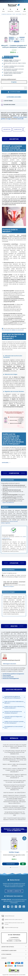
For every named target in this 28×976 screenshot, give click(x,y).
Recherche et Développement (11, 678)
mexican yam (23, 117)
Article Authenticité (8, 677)
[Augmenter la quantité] (25, 87)
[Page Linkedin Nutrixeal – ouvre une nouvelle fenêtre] (20, 906)
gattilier (3, 118)
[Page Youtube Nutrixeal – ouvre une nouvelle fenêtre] (24, 906)
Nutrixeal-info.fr (6, 899)
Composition (17, 129)
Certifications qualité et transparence (13, 674)
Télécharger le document (9, 663)
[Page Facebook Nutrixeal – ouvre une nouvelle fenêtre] (4, 906)
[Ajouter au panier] (23, 864)
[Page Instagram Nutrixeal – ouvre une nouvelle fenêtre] (12, 906)
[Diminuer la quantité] (25, 89)
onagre (9, 118)
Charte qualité (7, 675)
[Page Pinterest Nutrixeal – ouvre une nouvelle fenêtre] (16, 906)
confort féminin (8, 100)
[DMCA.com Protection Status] (14, 970)
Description (6, 129)
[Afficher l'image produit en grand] (14, 26)
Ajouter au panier (15, 92)
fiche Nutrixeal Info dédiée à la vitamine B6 (13, 330)
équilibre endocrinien (9, 104)
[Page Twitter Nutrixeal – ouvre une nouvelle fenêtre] (8, 906)
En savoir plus (11, 864)
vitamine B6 (20, 118)
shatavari (16, 117)
